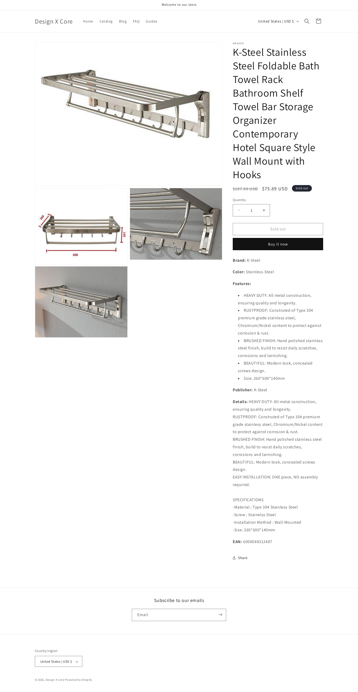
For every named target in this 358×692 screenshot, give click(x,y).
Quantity (239, 200)
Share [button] (243, 557)
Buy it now (278, 244)
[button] (307, 21)
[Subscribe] (220, 615)
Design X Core (55, 680)
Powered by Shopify (78, 680)
